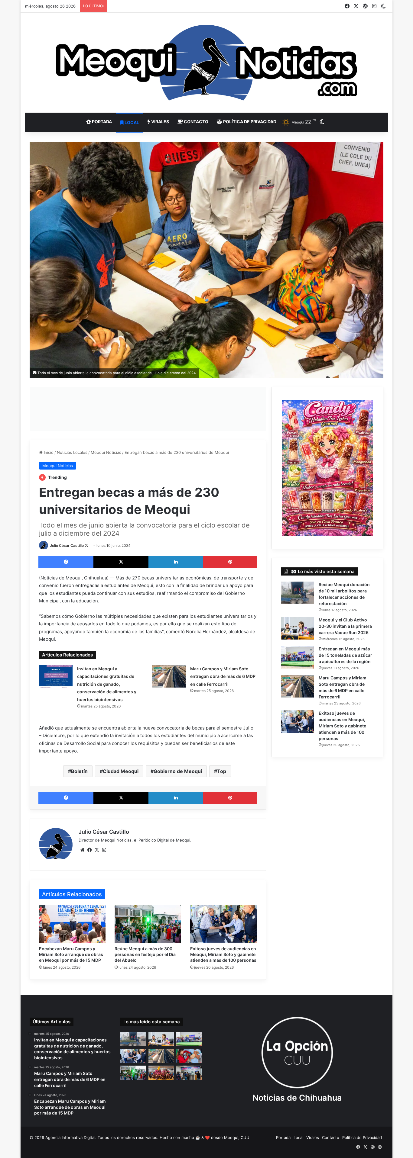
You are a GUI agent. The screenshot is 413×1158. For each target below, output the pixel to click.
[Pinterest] (230, 562)
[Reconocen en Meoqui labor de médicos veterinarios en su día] (189, 1056)
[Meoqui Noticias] (206, 63)
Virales (159, 121)
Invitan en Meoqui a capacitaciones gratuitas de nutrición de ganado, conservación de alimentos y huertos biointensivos (106, 684)
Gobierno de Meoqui (178, 771)
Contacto (195, 121)
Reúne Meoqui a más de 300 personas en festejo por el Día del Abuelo (145, 954)
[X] (120, 562)
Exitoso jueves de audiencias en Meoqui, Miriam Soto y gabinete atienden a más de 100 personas (223, 954)
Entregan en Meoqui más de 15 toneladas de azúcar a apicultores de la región (345, 655)
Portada (101, 121)
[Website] (82, 850)
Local (131, 122)
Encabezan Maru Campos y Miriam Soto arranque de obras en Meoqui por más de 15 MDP (71, 954)
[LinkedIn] (175, 562)
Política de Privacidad (249, 121)
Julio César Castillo (67, 545)
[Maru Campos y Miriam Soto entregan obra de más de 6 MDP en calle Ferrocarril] (169, 676)
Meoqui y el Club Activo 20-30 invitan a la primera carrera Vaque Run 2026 (345, 626)
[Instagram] (104, 850)
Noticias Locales (72, 452)
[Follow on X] (86, 545)
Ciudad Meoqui (120, 771)
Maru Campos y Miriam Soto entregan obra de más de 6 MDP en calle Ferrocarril (222, 676)
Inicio (48, 452)
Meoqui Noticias (106, 452)
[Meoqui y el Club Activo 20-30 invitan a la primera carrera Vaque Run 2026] (297, 628)
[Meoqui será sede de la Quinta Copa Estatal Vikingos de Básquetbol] (161, 1073)
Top (221, 771)
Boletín (79, 771)
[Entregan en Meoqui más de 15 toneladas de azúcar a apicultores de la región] (297, 657)
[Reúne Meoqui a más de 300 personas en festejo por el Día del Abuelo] (148, 924)
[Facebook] (65, 562)
